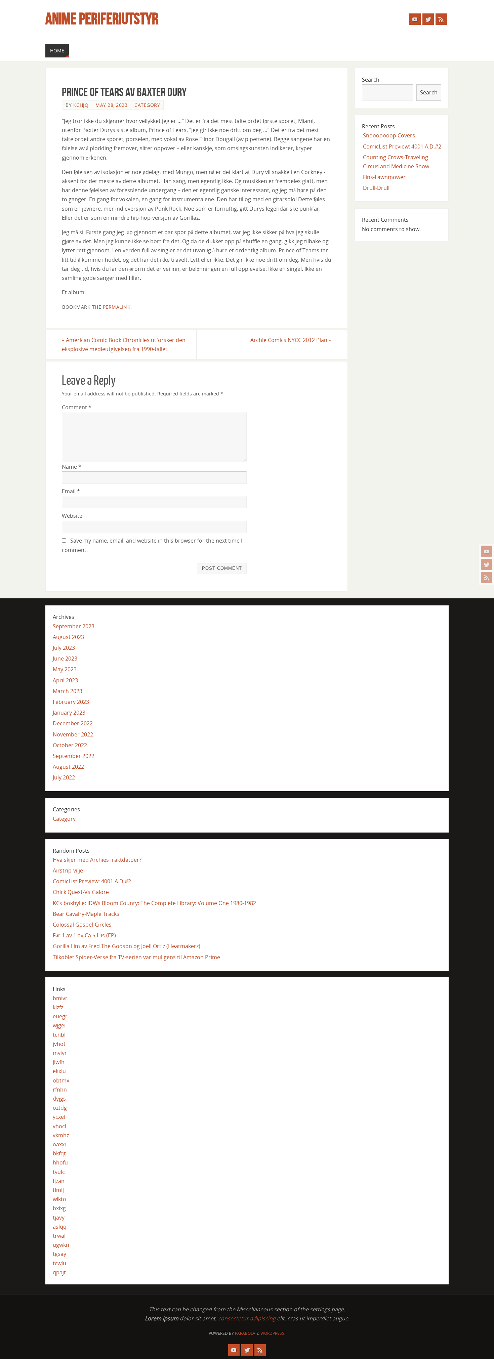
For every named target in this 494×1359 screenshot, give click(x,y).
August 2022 (68, 766)
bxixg (59, 1208)
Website (72, 515)
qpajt (59, 1272)
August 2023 (68, 637)
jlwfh (59, 1062)
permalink (117, 307)
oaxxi (59, 1144)
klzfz (58, 1007)
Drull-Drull (376, 188)
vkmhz (61, 1135)
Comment (76, 407)
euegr (60, 1016)
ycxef (59, 1116)
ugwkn (61, 1244)
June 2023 (65, 658)
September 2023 (73, 626)
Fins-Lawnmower (384, 177)
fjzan (59, 1181)
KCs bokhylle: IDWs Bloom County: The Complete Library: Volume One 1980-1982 (154, 903)
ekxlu (59, 1071)
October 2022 (70, 745)
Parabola (245, 1333)
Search (370, 79)
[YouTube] (486, 551)
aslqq (60, 1226)
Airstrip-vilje (68, 870)
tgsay (59, 1254)
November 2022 (73, 734)
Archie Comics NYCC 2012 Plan (290, 340)
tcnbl (59, 1034)
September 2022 (73, 756)
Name (71, 466)
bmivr (60, 998)
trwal (59, 1235)
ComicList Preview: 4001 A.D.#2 (402, 146)
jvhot (59, 1044)
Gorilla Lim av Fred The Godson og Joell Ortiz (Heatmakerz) (126, 946)
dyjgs (59, 1098)
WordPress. (272, 1333)
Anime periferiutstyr (101, 18)
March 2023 (67, 691)
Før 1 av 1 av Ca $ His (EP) (84, 935)
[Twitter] (486, 564)
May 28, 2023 (111, 105)
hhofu (60, 1162)
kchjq (81, 105)
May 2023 (65, 669)
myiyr (60, 1053)
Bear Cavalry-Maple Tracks (86, 914)
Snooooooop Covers (389, 135)
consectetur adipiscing (247, 1318)
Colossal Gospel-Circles (82, 924)
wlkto (59, 1199)
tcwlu (59, 1263)
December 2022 (73, 723)
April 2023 (65, 680)
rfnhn (60, 1089)
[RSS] (486, 577)
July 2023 (64, 647)
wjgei (59, 1025)
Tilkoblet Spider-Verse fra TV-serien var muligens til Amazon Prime (136, 957)
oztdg (60, 1107)
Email (71, 491)
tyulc (59, 1172)
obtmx (61, 1080)
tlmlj (58, 1190)
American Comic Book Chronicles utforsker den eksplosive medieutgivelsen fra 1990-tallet (124, 344)
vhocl (59, 1126)
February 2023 (71, 702)
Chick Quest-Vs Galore (81, 892)
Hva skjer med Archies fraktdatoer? (97, 859)
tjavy (59, 1217)
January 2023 (69, 712)
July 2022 (64, 777)
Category (147, 105)
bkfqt (59, 1153)
